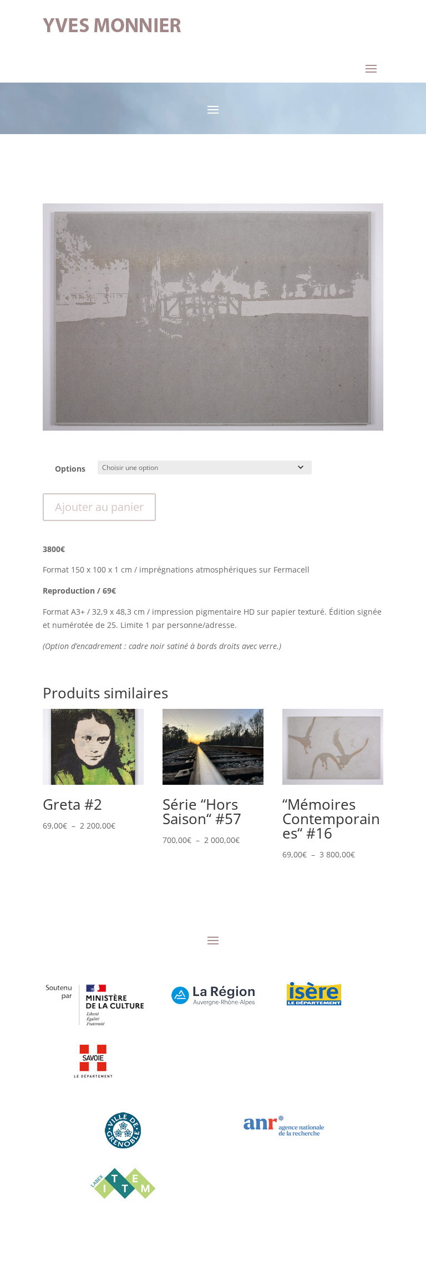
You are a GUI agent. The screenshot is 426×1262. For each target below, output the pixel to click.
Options (70, 468)
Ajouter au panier (99, 506)
